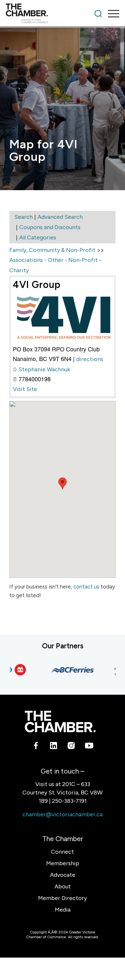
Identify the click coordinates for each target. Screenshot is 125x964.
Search (23, 216)
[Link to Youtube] (89, 747)
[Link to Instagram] (71, 747)
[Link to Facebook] (36, 747)
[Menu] (110, 13)
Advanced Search (60, 216)
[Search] (98, 13)
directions (89, 359)
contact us (86, 586)
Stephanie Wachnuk (44, 369)
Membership (62, 863)
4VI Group (37, 285)
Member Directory (62, 898)
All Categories (37, 237)
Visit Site (25, 389)
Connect (62, 851)
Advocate (62, 874)
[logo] (51, 13)
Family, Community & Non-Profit (52, 250)
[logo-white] (60, 721)
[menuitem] (98, 13)
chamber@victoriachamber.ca (62, 814)
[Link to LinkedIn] (53, 747)
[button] (62, 483)
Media (63, 909)
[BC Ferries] (68, 669)
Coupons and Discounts (49, 227)
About (62, 886)
